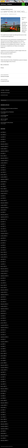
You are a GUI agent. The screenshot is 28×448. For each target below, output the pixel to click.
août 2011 (3, 329)
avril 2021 (3, 169)
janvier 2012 (3, 322)
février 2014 (3, 285)
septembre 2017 (4, 216)
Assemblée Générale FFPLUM (7, 9)
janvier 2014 (3, 287)
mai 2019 (2, 195)
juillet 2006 (3, 391)
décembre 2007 (4, 365)
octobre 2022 (3, 148)
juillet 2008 (3, 355)
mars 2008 (3, 360)
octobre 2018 (3, 205)
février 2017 (3, 231)
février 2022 (3, 155)
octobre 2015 (3, 256)
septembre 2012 (4, 308)
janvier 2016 (3, 254)
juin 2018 (2, 212)
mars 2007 (3, 384)
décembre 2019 (4, 191)
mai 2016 (2, 245)
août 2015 (3, 259)
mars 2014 (3, 282)
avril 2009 (3, 348)
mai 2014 (2, 280)
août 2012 (3, 311)
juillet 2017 (3, 219)
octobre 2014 (3, 273)
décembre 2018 (4, 202)
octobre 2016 (3, 235)
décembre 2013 (4, 289)
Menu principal (26, 4)
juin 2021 (2, 165)
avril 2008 (3, 358)
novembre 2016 (4, 233)
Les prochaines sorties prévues (7, 122)
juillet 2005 (3, 407)
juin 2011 (2, 332)
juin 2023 (2, 141)
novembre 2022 (4, 146)
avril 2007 (3, 381)
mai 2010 (2, 339)
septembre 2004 (4, 428)
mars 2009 (3, 351)
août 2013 (3, 296)
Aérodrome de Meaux (5, 92)
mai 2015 (2, 264)
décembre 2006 (4, 388)
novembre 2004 (4, 426)
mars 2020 (3, 186)
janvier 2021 (3, 174)
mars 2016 (3, 249)
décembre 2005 (4, 402)
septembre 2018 (4, 207)
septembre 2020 (4, 179)
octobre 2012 (3, 306)
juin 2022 (2, 153)
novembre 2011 (4, 325)
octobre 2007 (3, 369)
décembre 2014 (4, 268)
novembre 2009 (4, 341)
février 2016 (3, 252)
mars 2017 (3, 228)
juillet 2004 (3, 433)
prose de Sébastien (4, 115)
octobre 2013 (3, 292)
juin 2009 (2, 344)
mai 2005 (2, 412)
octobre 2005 (3, 405)
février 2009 (3, 353)
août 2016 (3, 238)
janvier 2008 (3, 362)
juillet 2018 (3, 209)
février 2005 (3, 419)
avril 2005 (3, 414)
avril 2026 (3, 132)
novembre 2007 (4, 367)
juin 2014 (2, 278)
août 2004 (3, 431)
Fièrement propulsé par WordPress (7, 446)
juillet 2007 (3, 374)
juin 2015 (2, 261)
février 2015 (3, 266)
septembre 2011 (4, 327)
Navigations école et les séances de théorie (9, 108)
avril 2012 (3, 318)
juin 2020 (2, 184)
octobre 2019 (3, 193)
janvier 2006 (3, 400)
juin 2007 (2, 376)
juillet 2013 (3, 299)
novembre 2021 (4, 160)
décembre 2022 (4, 144)
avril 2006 (3, 398)
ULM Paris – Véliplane (6, 4)
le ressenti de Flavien (5, 80)
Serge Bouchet (13, 14)
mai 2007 (2, 379)
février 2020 (3, 188)
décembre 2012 (4, 304)
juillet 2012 (3, 313)
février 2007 (3, 386)
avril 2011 (3, 334)
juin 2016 (2, 242)
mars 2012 (3, 320)
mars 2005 (3, 416)
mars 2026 (3, 134)
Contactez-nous (4, 95)
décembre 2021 (4, 158)
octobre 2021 (3, 162)
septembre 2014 (4, 275)
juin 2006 (2, 393)
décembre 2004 (4, 424)
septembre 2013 (4, 294)
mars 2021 (3, 172)
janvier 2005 (3, 421)
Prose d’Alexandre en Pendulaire (7, 111)
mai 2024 (2, 139)
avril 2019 (3, 198)
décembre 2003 (4, 435)
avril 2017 (3, 226)
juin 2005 (2, 409)
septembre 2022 (4, 151)
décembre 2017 (4, 214)
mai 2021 (2, 167)
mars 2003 (3, 438)
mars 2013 (3, 301)
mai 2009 (2, 346)
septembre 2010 (4, 336)
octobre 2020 (3, 177)
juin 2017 (2, 221)
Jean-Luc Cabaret (4, 119)
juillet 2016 (3, 240)
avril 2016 (3, 247)
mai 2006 (2, 395)
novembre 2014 (4, 271)
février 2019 (3, 200)
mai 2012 (2, 315)
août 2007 (3, 372)
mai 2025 (2, 137)
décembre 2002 (4, 440)
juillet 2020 (3, 181)
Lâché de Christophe (5, 75)
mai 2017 (2, 224)
